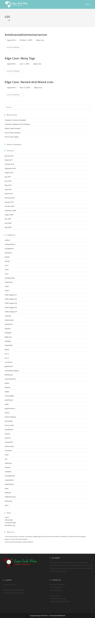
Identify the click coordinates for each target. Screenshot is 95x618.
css (9, 20)
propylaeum (9, 429)
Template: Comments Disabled (15, 120)
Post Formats (9, 425)
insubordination (10, 379)
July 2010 (8, 177)
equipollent (9, 345)
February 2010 (10, 198)
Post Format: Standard (12, 133)
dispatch (8, 328)
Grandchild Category (12, 371)
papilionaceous (10, 408)
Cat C (6, 274)
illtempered (9, 375)
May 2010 (8, 185)
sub (6, 459)
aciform (7, 240)
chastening (8, 282)
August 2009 (9, 215)
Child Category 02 (11, 299)
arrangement (9, 248)
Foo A (7, 354)
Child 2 (7, 291)
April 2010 (8, 189)
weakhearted (9, 484)
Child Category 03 (11, 303)
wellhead (8, 493)
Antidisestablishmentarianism (26, 35)
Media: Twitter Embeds (13, 128)
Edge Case (40, 40)
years (6, 505)
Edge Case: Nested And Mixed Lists (29, 82)
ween (6, 488)
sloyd (6, 455)
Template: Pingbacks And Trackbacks (17, 124)
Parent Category (10, 417)
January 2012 (9, 156)
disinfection (9, 324)
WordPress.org (10, 525)
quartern (8, 438)
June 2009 (8, 223)
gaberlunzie (9, 366)
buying (7, 261)
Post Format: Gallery (12, 137)
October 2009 (9, 206)
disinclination (9, 320)
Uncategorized (10, 476)
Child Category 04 (11, 307)
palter (7, 404)
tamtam (7, 467)
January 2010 (9, 202)
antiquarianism (10, 244)
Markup (7, 387)
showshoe (8, 450)
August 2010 (9, 173)
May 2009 (8, 227)
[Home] (5, 20)
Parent (7, 413)
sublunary (8, 463)
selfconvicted (9, 446)
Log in (7, 517)
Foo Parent (8, 362)
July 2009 (8, 219)
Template (8, 472)
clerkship (8, 316)
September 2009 (10, 210)
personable (9, 421)
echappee (8, 333)
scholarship (9, 442)
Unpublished (9, 480)
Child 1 (7, 286)
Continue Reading (15, 47)
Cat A (6, 265)
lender (7, 383)
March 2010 (9, 194)
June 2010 (8, 181)
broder (7, 257)
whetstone (8, 501)
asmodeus (8, 253)
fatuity (7, 349)
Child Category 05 (11, 312)
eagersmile (11, 40)
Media (7, 392)
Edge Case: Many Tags (20, 58)
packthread (9, 400)
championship (10, 278)
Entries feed (9, 520)
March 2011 (9, 160)
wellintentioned (10, 497)
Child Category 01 (11, 295)
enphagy (8, 341)
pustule (7, 434)
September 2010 (10, 168)
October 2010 (9, 164)
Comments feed (10, 523)
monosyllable (9, 396)
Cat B (6, 269)
